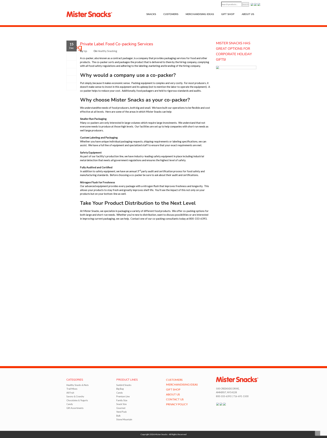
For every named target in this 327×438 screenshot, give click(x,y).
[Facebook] (71, 56)
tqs (85, 50)
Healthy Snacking (107, 50)
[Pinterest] (71, 79)
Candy (69, 404)
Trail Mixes (71, 388)
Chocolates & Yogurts (77, 400)
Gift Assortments (74, 408)
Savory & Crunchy (75, 396)
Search (245, 4)
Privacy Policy (177, 404)
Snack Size (121, 404)
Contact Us (175, 399)
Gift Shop (227, 14)
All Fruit (70, 392)
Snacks (151, 14)
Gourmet (120, 408)
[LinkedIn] (71, 86)
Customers (170, 14)
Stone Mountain (124, 419)
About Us (248, 14)
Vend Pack (121, 411)
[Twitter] (71, 64)
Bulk (118, 415)
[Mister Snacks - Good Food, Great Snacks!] (89, 13)
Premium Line (123, 396)
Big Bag (120, 388)
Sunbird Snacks (123, 385)
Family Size (121, 400)
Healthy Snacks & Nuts (77, 385)
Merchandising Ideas (200, 14)
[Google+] (71, 71)
